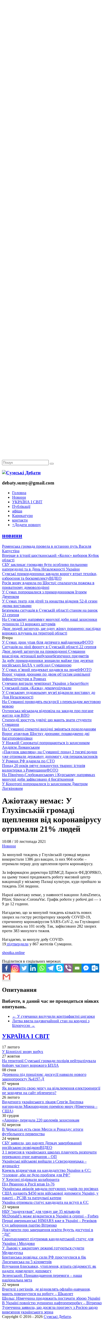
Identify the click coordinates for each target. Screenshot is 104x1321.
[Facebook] (6, 968)
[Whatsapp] (41, 968)
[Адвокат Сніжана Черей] (52, 78)
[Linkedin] (33, 968)
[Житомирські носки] (52, 117)
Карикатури (22, 515)
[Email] (77, 968)
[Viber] (68, 968)
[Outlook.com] (94, 968)
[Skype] (59, 968)
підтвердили (17, 944)
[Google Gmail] (6, 977)
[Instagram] (15, 968)
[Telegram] (50, 968)
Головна (19, 493)
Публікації (21, 506)
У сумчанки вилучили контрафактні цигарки (53, 1016)
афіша (17, 511)
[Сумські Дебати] (21, 472)
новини (12, 535)
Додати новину (26, 525)
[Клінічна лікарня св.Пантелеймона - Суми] (52, 39)
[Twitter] (24, 968)
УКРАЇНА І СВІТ (27, 502)
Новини (19, 497)
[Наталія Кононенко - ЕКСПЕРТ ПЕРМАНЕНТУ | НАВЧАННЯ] (52, 156)
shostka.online (13, 952)
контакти (20, 520)
